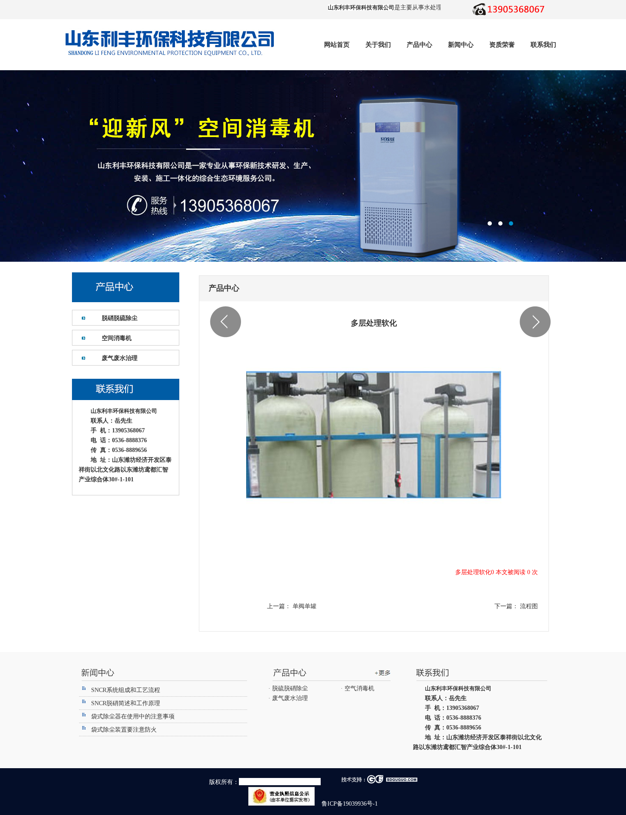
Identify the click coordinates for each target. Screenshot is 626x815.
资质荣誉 (502, 44)
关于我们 (378, 44)
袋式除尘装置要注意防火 (124, 729)
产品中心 (419, 44)
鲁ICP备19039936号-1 (349, 804)
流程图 (528, 606)
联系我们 (543, 44)
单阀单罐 (303, 606)
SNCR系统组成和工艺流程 (125, 690)
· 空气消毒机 (357, 688)
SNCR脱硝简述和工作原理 (125, 703)
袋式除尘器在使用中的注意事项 (133, 716)
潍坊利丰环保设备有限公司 (313, 166)
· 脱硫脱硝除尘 (288, 688)
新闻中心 (461, 44)
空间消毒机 (117, 338)
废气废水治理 (120, 358)
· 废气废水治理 (288, 698)
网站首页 (337, 44)
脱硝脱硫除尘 (120, 318)
